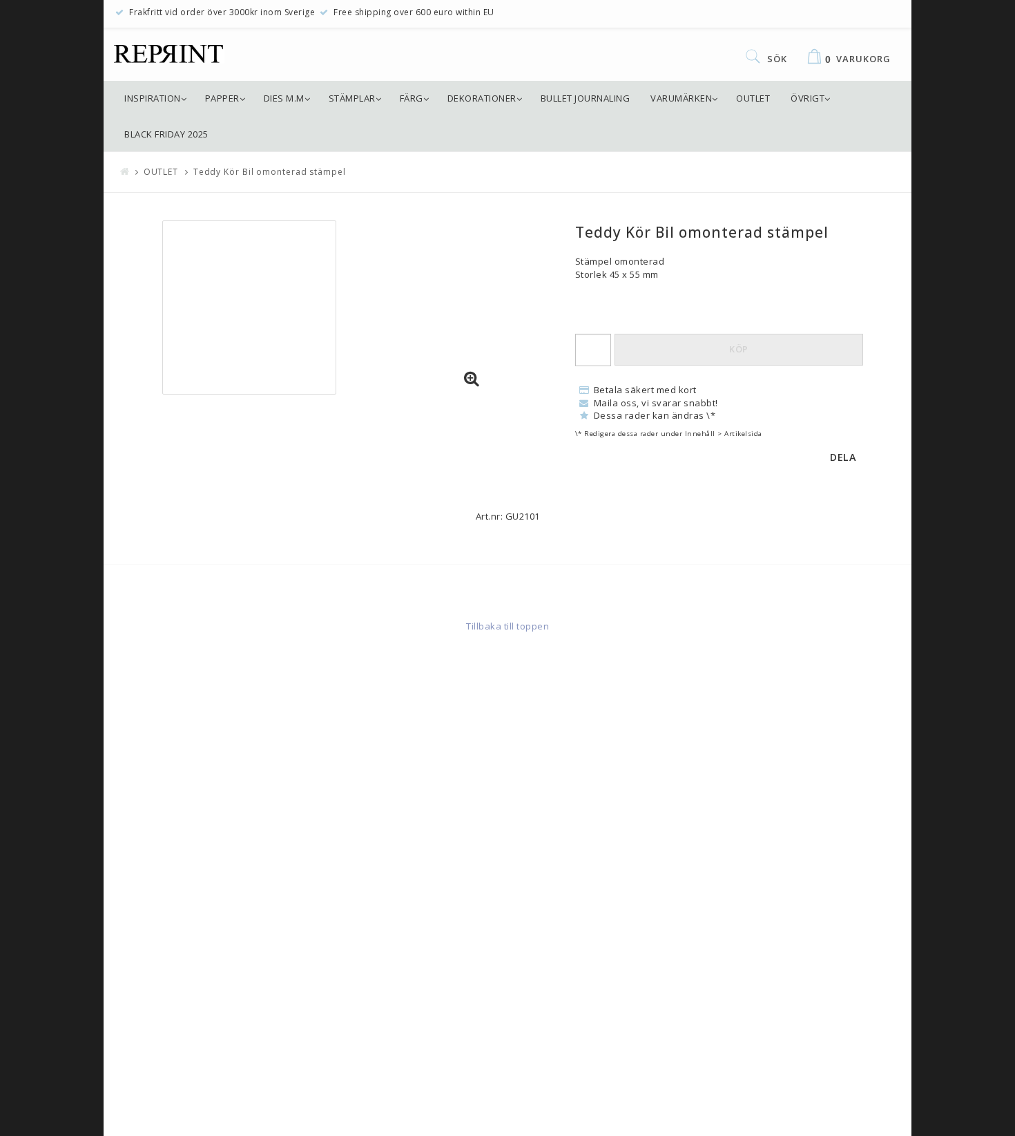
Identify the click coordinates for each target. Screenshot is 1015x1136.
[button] (471, 379)
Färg (411, 98)
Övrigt (807, 98)
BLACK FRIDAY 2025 (166, 134)
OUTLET (753, 98)
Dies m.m (284, 98)
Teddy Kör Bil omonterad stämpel (269, 172)
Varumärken (681, 98)
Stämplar (352, 98)
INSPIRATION (152, 98)
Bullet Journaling (585, 98)
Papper (222, 98)
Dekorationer (481, 98)
